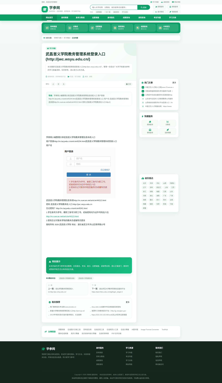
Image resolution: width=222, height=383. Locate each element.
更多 (128, 302)
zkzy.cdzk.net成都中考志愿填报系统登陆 (106, 307)
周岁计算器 (75, 333)
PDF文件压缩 (116, 333)
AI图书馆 (135, 329)
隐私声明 (159, 356)
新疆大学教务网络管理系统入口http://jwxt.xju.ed (67, 311)
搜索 (144, 7)
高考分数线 (80, 17)
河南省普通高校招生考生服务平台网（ (159, 91)
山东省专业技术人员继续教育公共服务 (159, 99)
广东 (164, 196)
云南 (171, 200)
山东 (171, 191)
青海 (164, 204)
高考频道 (64, 17)
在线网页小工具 (112, 329)
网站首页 (49, 17)
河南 (144, 196)
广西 (171, 196)
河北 (157, 183)
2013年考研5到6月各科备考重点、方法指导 (66, 315)
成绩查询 (160, 7)
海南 (144, 200)
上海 (166, 187)
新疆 (144, 208)
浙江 (144, 191)
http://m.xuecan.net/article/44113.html (62, 216)
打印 (129, 84)
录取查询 (175, 7)
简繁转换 (61, 329)
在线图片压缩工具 (74, 329)
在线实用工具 (99, 329)
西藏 (144, 204)
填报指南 (175, 12)
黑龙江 (158, 187)
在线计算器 (125, 329)
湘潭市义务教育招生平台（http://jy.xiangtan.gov (109, 311)
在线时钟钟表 (104, 333)
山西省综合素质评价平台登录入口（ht (159, 102)
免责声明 (159, 360)
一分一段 (107, 12)
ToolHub (165, 329)
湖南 (157, 196)
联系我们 (159, 352)
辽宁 (144, 187)
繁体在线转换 (63, 333)
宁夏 (171, 204)
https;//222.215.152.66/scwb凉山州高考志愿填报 (109, 315)
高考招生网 (87, 329)
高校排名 (166, 2)
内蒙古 (172, 183)
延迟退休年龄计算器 (89, 333)
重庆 (151, 200)
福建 (157, 191)
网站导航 (129, 364)
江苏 (172, 187)
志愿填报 (99, 12)
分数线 (168, 124)
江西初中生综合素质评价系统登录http (158, 95)
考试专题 (157, 17)
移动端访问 (160, 364)
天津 (151, 183)
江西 (164, 191)
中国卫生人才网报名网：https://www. (158, 106)
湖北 (151, 196)
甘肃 (157, 204)
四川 (157, 200)
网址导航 (177, 2)
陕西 (151, 204)
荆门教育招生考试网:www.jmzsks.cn (63, 307)
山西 (164, 183)
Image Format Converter (150, 329)
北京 (144, 183)
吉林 (151, 187)
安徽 (151, 191)
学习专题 (156, 2)
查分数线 (161, 12)
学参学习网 (57, 38)
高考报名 (111, 17)
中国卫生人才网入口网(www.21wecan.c (159, 87)
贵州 (164, 200)
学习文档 (125, 12)
